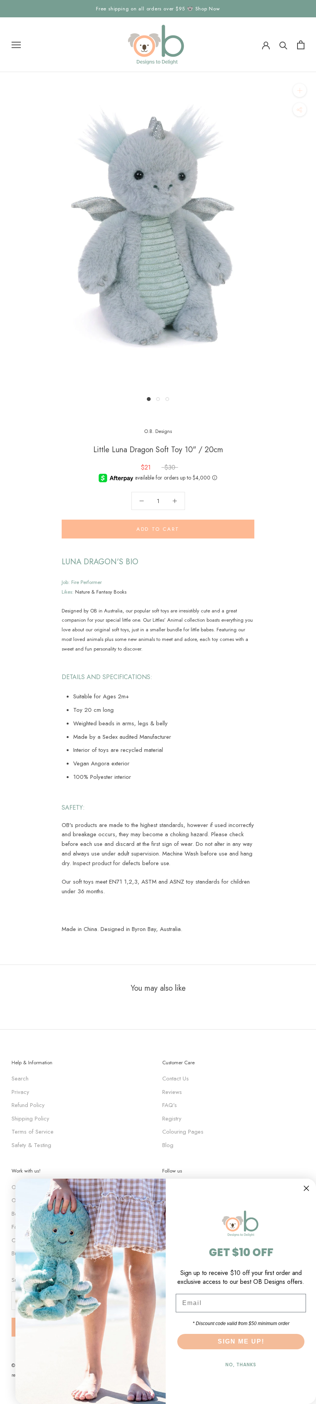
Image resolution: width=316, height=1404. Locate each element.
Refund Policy (28, 1105)
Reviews (172, 1092)
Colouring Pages (182, 1131)
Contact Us (175, 1078)
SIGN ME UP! (241, 1341)
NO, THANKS (240, 1364)
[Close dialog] (306, 1188)
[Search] (283, 45)
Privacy (20, 1092)
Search (20, 1078)
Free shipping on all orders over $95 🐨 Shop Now (158, 8)
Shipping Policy (30, 1118)
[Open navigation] (16, 45)
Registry (172, 1118)
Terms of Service (33, 1131)
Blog (167, 1145)
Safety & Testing (31, 1145)
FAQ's (169, 1105)
